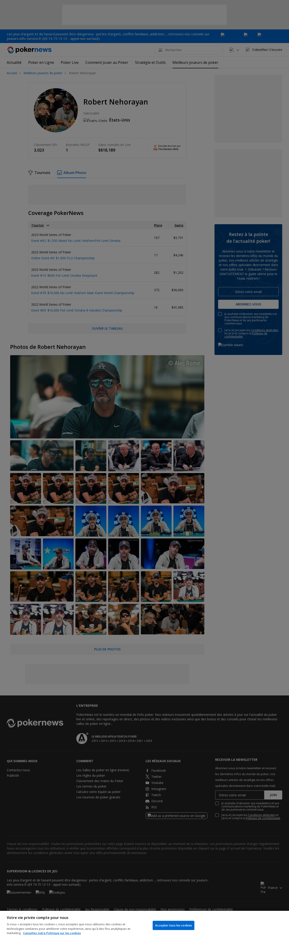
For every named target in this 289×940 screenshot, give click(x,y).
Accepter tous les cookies (173, 925)
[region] (144, 925)
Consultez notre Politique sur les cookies (52, 933)
